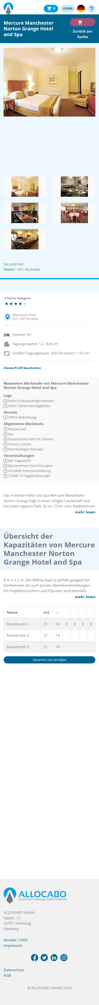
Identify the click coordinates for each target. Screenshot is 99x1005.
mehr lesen (85, 512)
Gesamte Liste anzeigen (49, 659)
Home (9, 269)
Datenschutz (14, 969)
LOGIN (68, 8)
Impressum (13, 945)
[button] (89, 981)
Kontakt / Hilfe (15, 940)
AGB (7, 975)
